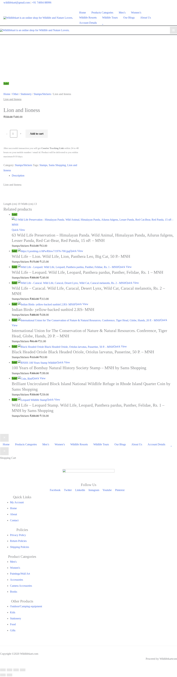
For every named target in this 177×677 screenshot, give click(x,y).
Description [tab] (18, 175)
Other (15, 94)
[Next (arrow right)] (9, 674)
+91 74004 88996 (41, 2)
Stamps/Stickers (42, 94)
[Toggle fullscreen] (9, 669)
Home (6, 94)
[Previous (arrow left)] (3, 674)
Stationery (26, 94)
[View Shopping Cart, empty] (171, 17)
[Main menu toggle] (173, 30)
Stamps (43, 165)
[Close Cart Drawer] (4, 451)
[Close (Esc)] (23, 669)
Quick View (18, 229)
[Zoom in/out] (3, 669)
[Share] (16, 669)
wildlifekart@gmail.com (16, 2)
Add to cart (36, 133)
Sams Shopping (57, 165)
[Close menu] (4, 438)
